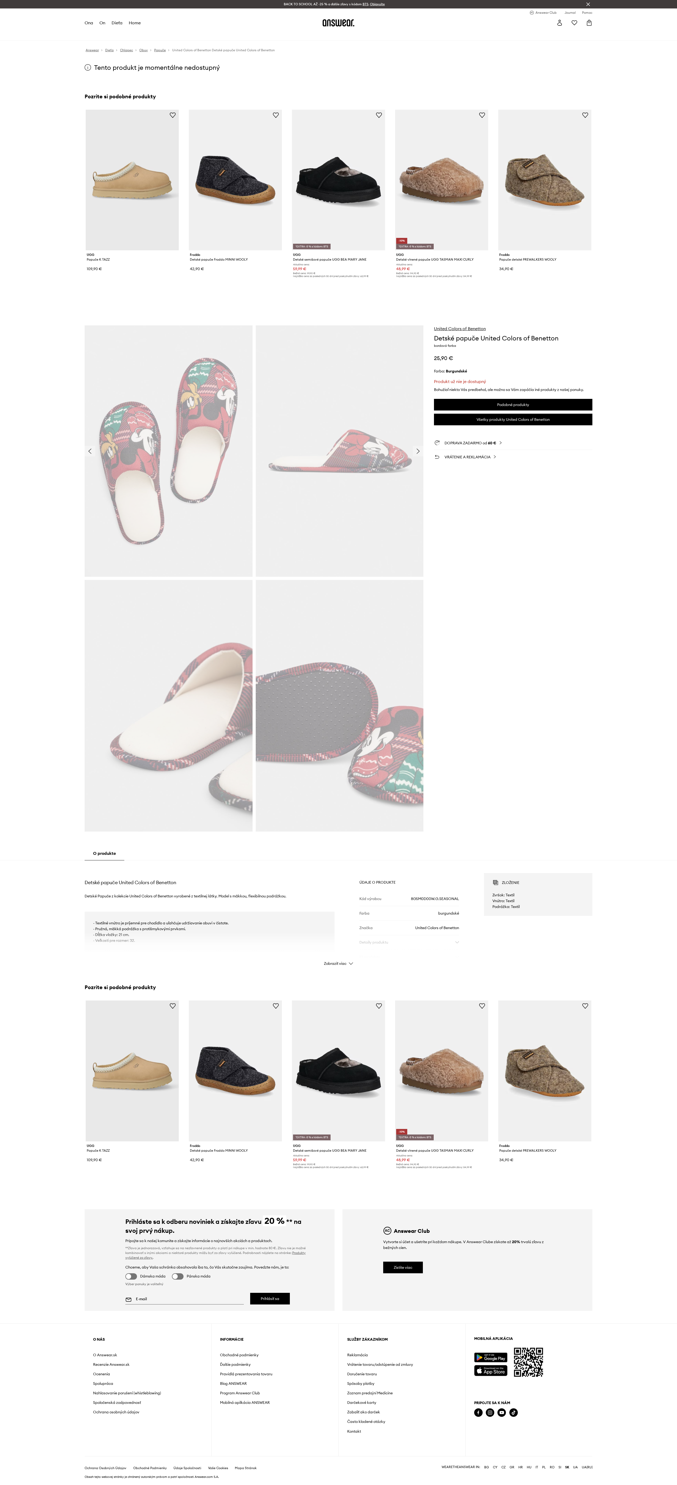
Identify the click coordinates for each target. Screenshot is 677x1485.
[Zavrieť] (588, 4)
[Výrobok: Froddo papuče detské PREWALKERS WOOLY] (544, 180)
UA (575, 1467)
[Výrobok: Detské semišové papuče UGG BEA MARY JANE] (338, 180)
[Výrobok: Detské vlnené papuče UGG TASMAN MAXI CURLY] (441, 180)
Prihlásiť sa (270, 1298)
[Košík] (589, 23)
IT (537, 1467)
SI (560, 1467)
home (135, 22)
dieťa (117, 22)
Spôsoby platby (360, 1383)
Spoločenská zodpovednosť (117, 1402)
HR (520, 1467)
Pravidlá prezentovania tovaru (246, 1374)
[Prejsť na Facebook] (478, 1412)
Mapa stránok (246, 1468)
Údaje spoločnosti (187, 1468)
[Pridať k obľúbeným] (173, 115)
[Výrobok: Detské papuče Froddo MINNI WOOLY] (235, 180)
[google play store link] (490, 1357)
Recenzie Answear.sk (111, 1364)
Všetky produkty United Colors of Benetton (513, 419)
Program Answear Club (240, 1393)
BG (486, 1467)
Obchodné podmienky (239, 1355)
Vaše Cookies (218, 1468)
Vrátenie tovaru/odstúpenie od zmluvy (380, 1364)
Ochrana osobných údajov (116, 1412)
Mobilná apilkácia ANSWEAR (245, 1402)
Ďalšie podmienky (235, 1364)
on (102, 22)
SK (567, 1467)
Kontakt (354, 1431)
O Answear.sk (105, 1355)
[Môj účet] (559, 23)
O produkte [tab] (104, 853)
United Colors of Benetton (460, 328)
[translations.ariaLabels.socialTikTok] (513, 1413)
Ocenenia (101, 1374)
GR (512, 1467)
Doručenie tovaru (362, 1374)
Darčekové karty (361, 1402)
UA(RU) (587, 1467)
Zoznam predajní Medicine (370, 1393)
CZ (503, 1467)
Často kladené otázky (366, 1421)
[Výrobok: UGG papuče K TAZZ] (132, 180)
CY (495, 1467)
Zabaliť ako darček (363, 1412)
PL (544, 1467)
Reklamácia (357, 1355)
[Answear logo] (338, 23)
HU (529, 1467)
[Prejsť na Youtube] (501, 1412)
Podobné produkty (513, 404)
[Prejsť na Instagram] (490, 1412)
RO (552, 1467)
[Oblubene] (574, 23)
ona (89, 22)
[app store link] (490, 1370)
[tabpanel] (338, 914)
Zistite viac (403, 1267)
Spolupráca (103, 1383)
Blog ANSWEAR (233, 1383)
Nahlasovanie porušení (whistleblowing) (127, 1393)
